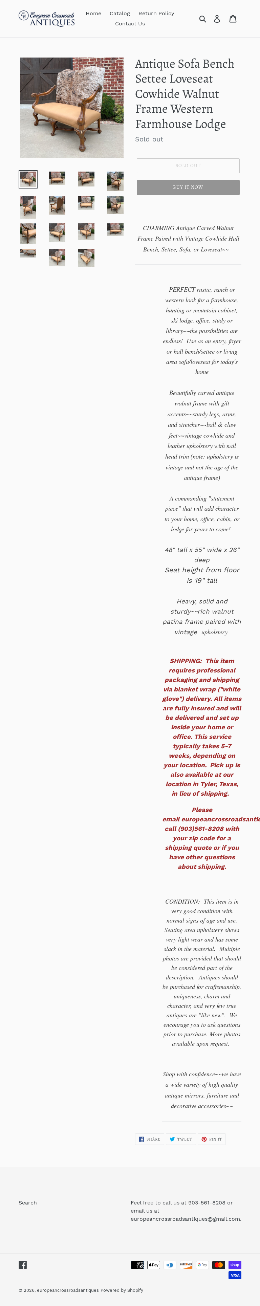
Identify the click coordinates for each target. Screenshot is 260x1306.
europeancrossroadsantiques (68, 1290)
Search (28, 1202)
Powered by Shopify (122, 1290)
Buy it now (188, 187)
